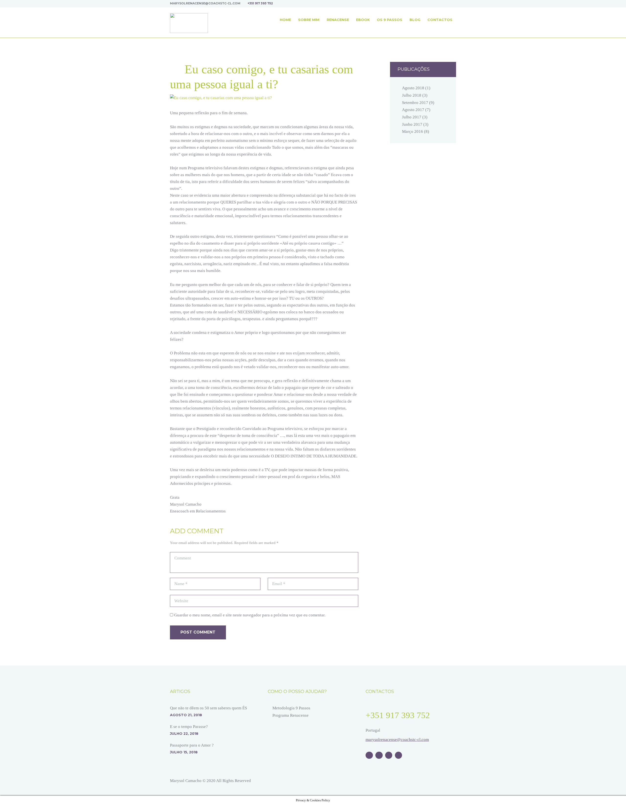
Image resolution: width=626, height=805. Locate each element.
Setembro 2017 (415, 102)
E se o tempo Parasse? (189, 726)
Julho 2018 (411, 95)
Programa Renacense (290, 715)
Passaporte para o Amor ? (192, 745)
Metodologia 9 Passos (291, 708)
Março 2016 (412, 131)
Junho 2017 (412, 124)
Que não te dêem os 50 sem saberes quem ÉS (208, 708)
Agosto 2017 (413, 109)
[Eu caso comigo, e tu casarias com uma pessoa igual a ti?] (264, 97)
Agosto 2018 (413, 88)
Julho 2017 (411, 117)
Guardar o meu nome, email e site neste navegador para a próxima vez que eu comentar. (249, 615)
